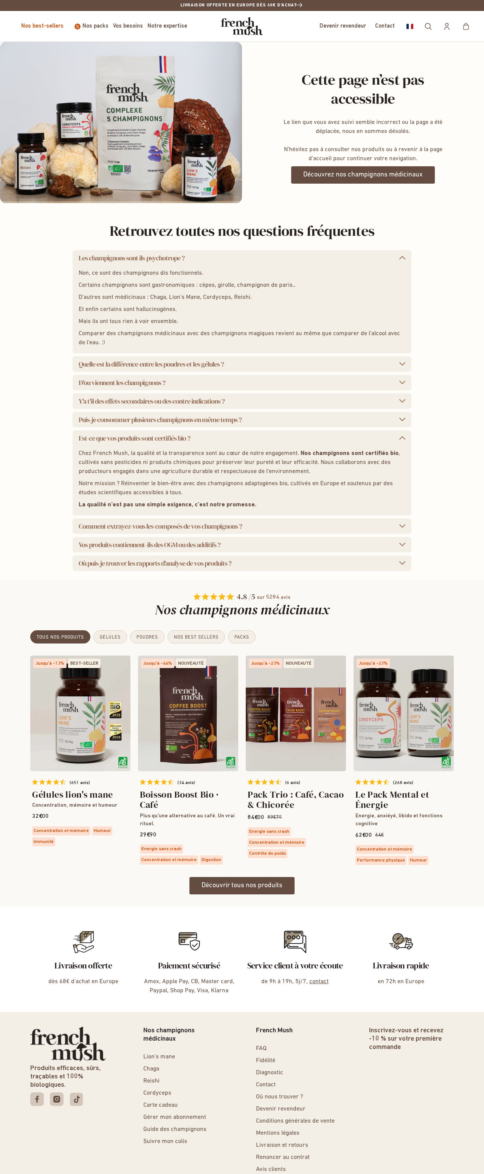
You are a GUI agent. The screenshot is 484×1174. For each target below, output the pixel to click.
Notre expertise (167, 26)
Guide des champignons (174, 1129)
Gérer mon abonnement (174, 1117)
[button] (409, 26)
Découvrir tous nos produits (242, 885)
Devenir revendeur (343, 26)
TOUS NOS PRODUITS (60, 637)
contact (319, 982)
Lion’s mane (159, 1057)
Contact (385, 26)
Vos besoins (128, 26)
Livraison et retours (282, 1145)
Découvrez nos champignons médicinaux (363, 175)
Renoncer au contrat (283, 1157)
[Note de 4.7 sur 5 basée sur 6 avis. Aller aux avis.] (264, 782)
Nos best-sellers (42, 26)
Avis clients (271, 1169)
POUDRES (147, 637)
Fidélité (265, 1061)
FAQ (261, 1049)
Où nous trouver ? (279, 1097)
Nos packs (95, 26)
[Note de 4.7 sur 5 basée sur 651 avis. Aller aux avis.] (49, 782)
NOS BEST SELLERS (196, 637)
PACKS (241, 637)
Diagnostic (269, 1073)
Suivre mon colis (165, 1141)
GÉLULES (110, 637)
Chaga (151, 1069)
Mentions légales (277, 1133)
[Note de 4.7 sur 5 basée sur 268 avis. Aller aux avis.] (372, 782)
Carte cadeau (160, 1105)
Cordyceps (157, 1093)
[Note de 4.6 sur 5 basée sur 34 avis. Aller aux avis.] (157, 782)
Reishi (151, 1081)
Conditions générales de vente (295, 1121)
